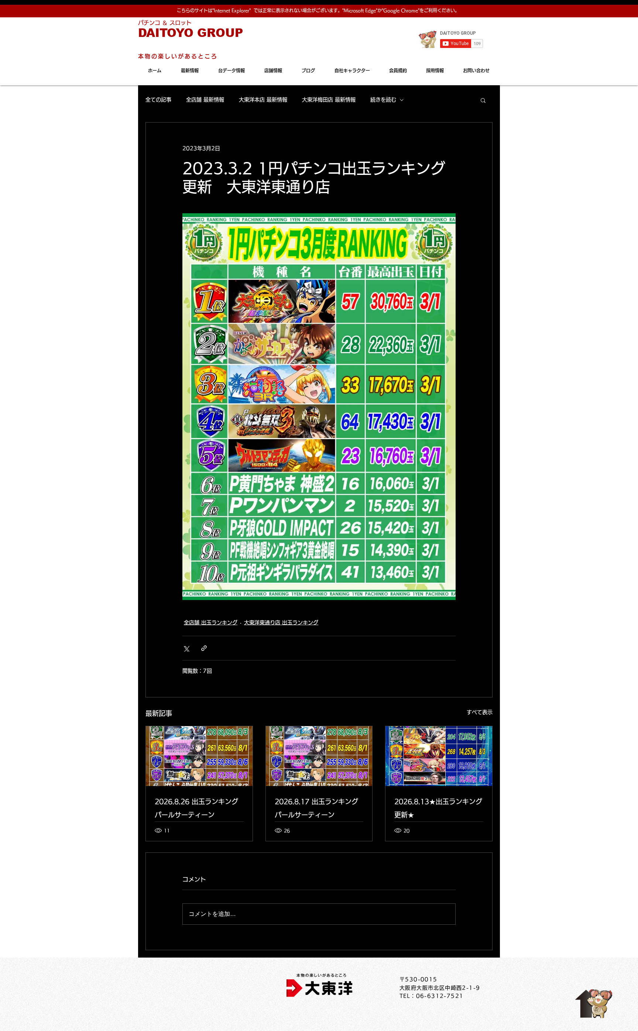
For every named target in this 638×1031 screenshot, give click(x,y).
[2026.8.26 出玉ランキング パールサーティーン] (199, 756)
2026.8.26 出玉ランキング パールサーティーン (196, 808)
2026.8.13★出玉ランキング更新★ (438, 808)
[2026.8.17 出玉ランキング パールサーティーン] (319, 756)
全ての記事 (158, 99)
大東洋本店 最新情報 (263, 99)
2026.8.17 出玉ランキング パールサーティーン (316, 808)
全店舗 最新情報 (205, 99)
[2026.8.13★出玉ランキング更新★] (438, 756)
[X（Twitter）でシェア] (185, 648)
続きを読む (383, 99)
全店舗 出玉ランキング (210, 622)
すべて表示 (480, 712)
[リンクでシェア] (203, 648)
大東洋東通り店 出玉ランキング (281, 622)
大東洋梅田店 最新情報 (329, 99)
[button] (483, 100)
